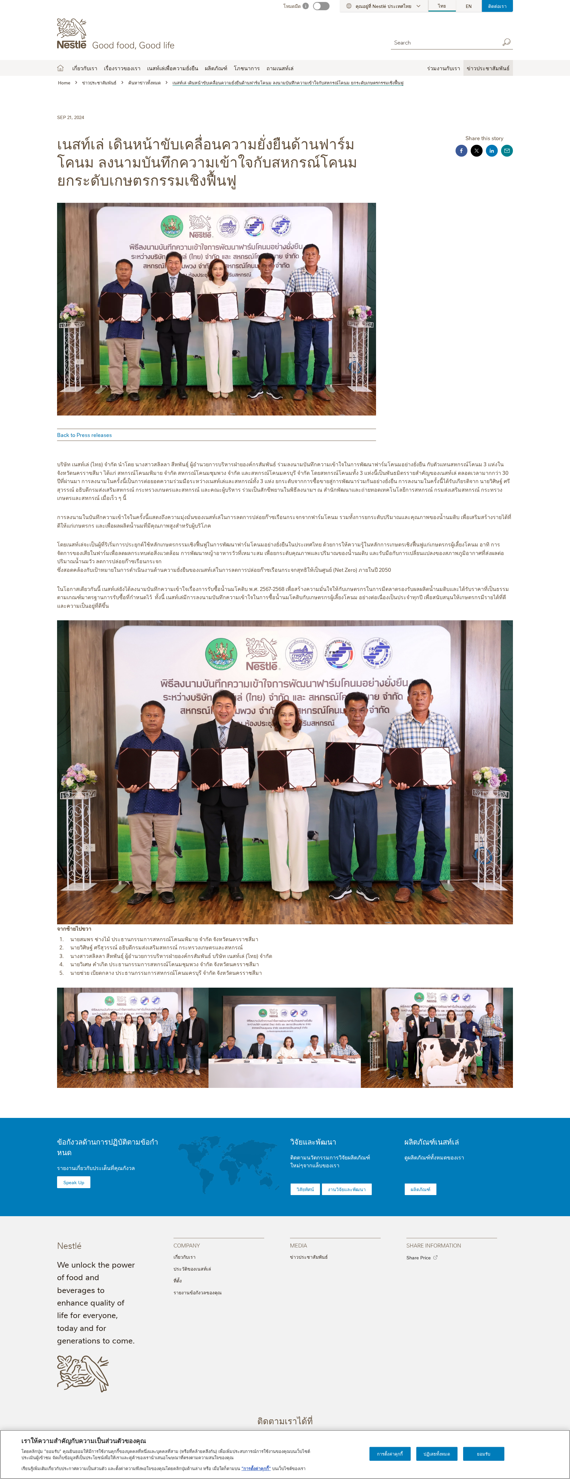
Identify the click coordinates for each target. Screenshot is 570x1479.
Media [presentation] (298, 1245)
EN (469, 6)
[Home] (117, 33)
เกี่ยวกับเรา (185, 1257)
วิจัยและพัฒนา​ (313, 1141)
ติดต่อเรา (497, 6)
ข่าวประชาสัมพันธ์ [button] (488, 68)
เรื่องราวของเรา (122, 68)
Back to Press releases (84, 434)
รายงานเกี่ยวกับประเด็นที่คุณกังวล (96, 1167)
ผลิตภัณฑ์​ (420, 1189)
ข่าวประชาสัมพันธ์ (309, 1257)
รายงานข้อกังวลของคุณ (198, 1292)
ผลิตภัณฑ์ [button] (216, 68)
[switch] (321, 6)
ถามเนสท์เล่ (280, 68)
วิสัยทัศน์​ (305, 1189)
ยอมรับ (484, 1454)
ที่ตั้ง (178, 1280)
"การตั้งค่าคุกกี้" (256, 1468)
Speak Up (73, 1182)
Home (60, 68)
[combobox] (443, 42)
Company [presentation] (187, 1245)
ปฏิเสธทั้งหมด (437, 1454)
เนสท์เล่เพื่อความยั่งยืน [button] (172, 68)
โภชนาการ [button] (247, 68)
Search (506, 42)
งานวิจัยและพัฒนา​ (347, 1189)
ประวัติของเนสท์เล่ (192, 1269)
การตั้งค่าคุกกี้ (390, 1454)
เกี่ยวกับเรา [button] (84, 68)
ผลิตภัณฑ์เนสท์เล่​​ (431, 1141)
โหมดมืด (292, 6)
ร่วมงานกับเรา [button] (443, 68)
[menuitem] (442, 6)
